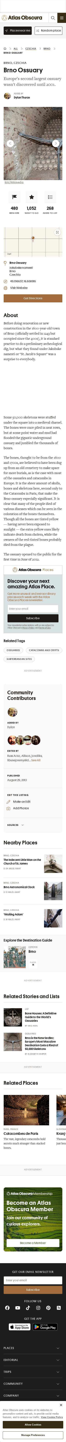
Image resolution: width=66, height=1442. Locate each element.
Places (9, 1348)
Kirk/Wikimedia (14, 182)
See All (36, 760)
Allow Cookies (33, 1424)
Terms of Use (44, 628)
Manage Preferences (33, 1435)
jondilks (37, 755)
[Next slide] (55, 143)
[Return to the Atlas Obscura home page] (22, 18)
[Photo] (53, 864)
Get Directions (33, 298)
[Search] (52, 18)
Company (11, 1395)
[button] (14, 197)
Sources (13, 825)
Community (13, 1383)
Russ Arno (13, 755)
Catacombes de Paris (21, 1134)
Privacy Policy (28, 628)
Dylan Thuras (22, 97)
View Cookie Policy (52, 1417)
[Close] (61, 1405)
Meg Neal (33, 1026)
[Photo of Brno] (15, 957)
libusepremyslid (18, 760)
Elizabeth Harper (37, 1054)
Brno (32, 951)
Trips (8, 1371)
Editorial (11, 1360)
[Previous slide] (10, 143)
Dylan (11, 727)
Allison (25, 755)
